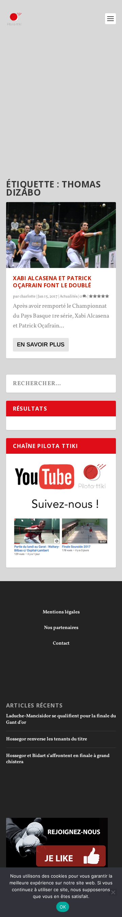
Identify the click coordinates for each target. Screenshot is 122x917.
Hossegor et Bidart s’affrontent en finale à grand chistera (57, 759)
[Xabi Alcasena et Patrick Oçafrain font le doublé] (61, 235)
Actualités (69, 296)
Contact (61, 643)
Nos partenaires (61, 628)
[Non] (113, 892)
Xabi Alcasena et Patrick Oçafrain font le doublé (52, 281)
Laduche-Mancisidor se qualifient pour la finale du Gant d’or (61, 719)
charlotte (28, 296)
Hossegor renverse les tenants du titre (46, 739)
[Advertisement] (61, 102)
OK (63, 907)
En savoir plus (40, 344)
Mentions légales (61, 612)
